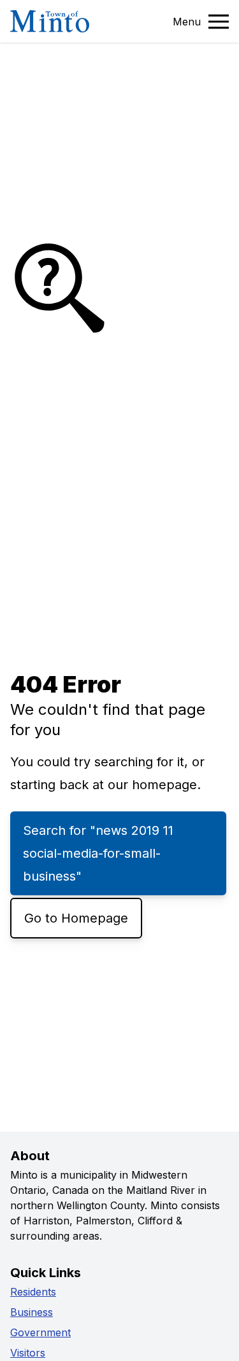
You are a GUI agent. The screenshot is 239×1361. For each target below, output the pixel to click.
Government (40, 1332)
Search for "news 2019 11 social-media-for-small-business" (98, 853)
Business (31, 1312)
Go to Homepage (76, 918)
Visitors (27, 1352)
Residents (33, 1291)
